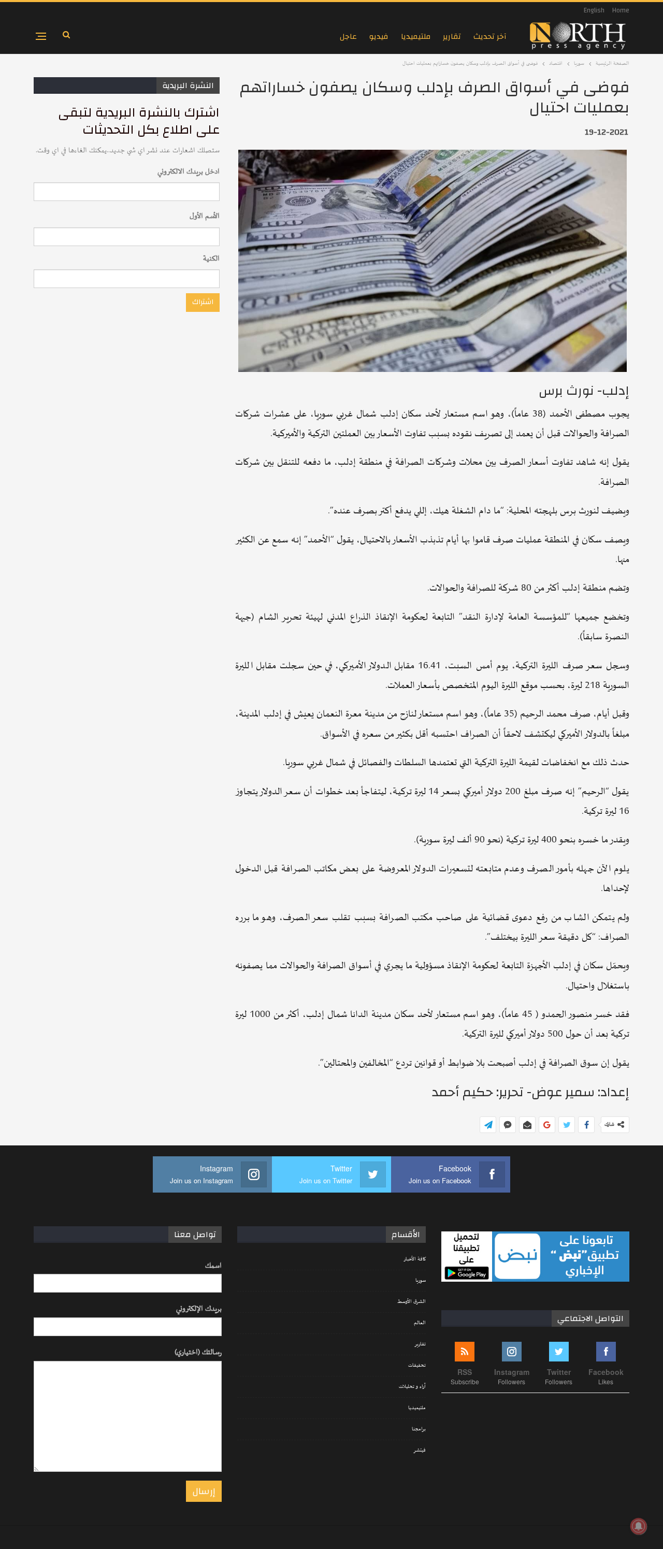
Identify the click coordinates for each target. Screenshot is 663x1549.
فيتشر (419, 1450)
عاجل (348, 37)
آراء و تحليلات (412, 1387)
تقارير (452, 37)
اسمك (213, 1265)
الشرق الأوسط (411, 1302)
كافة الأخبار (414, 1259)
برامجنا (419, 1429)
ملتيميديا (415, 37)
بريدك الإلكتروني (199, 1308)
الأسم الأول (205, 216)
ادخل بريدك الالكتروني (188, 171)
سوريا (420, 1280)
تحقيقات (417, 1365)
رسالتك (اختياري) (198, 1352)
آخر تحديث (490, 37)
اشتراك (202, 302)
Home (620, 10)
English (594, 10)
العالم (420, 1323)
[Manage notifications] (638, 1526)
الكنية (211, 258)
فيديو (378, 37)
